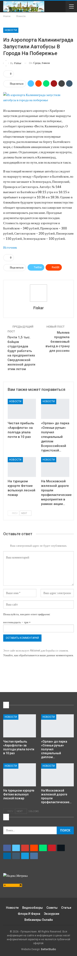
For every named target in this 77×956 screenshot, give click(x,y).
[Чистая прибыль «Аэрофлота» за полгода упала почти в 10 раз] (22, 409)
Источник (10, 247)
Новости (11, 30)
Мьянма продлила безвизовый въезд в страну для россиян (58, 342)
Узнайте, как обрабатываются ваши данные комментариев (38, 655)
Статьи (66, 907)
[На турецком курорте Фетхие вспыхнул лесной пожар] (22, 467)
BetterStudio (48, 949)
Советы (52, 907)
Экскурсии (51, 913)
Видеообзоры (32, 907)
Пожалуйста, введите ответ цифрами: (26, 614)
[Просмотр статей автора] (38, 293)
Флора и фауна (29, 913)
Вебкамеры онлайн (38, 919)
